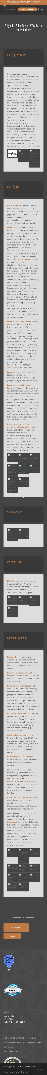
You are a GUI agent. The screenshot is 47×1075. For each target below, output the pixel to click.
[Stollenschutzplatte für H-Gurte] (12, 534)
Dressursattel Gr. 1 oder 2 (11, 1051)
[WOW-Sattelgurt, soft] (23, 458)
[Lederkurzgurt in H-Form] (23, 485)
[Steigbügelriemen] (12, 868)
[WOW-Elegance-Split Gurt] (23, 470)
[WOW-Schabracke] (23, 868)
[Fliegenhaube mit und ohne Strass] (23, 855)
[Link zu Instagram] (38, 1069)
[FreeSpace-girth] (12, 158)
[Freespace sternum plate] (23, 158)
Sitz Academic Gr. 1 (9, 1047)
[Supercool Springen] (23, 877)
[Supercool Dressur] (12, 877)
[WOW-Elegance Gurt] (34, 458)
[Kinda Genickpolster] (34, 855)
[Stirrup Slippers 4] (23, 887)
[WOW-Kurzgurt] (12, 458)
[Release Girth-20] (12, 600)
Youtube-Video (13, 367)
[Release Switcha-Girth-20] (34, 600)
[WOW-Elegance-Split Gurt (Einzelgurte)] (12, 470)
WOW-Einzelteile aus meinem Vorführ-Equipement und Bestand (22, 1043)
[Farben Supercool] (34, 877)
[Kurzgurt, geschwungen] (34, 470)
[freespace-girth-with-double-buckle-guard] (34, 158)
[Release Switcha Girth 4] (12, 611)
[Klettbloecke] (12, 855)
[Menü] (42, 10)
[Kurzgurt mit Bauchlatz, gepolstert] (12, 485)
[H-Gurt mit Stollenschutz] (23, 534)
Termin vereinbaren (27, 9)
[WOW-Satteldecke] (34, 868)
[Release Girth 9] (23, 600)
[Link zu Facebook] (41, 1069)
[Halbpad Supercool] (12, 887)
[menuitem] (42, 10)
